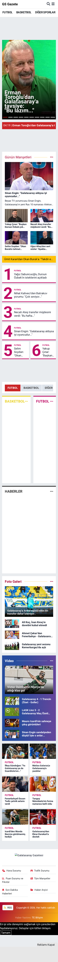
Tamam (5, 932)
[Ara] (48, 4)
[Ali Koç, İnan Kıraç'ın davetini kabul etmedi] (12, 623)
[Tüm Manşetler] (51, 157)
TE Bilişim (37, 917)
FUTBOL (7, 12)
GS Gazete (10, 4)
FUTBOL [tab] (13, 387)
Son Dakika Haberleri (10, 891)
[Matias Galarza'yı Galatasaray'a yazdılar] (43, 751)
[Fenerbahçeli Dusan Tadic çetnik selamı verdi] (15, 784)
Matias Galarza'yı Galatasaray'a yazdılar (41, 768)
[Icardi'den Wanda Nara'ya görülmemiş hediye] (15, 817)
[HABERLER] (51, 491)
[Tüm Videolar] (51, 660)
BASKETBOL (23, 12)
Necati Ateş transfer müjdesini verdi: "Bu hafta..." (32, 314)
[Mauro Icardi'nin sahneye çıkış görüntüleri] (12, 722)
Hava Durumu (13, 870)
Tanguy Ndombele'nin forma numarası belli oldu (42, 801)
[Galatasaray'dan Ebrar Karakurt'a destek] (43, 817)
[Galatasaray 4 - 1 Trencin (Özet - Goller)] (12, 700)
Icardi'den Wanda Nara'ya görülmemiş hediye (15, 834)
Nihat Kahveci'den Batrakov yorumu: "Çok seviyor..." (30, 295)
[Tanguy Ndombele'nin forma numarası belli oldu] (43, 784)
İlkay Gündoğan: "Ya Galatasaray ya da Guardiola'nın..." (15, 768)
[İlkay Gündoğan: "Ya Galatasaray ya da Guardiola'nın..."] (15, 751)
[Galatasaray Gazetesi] (29, 855)
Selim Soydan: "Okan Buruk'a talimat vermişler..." (21, 352)
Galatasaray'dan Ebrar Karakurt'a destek (40, 834)
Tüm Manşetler (42, 878)
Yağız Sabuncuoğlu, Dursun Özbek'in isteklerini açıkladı (30, 276)
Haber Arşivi (41, 889)
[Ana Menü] (53, 4)
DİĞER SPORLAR (45, 12)
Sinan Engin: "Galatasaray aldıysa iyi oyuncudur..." (34, 333)
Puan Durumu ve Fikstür (12, 880)
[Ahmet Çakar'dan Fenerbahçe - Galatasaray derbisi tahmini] (12, 634)
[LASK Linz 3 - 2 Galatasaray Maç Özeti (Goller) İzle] (12, 711)
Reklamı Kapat (46, 944)
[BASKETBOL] (26, 401)
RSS (9, 907)
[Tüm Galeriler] (51, 581)
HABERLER (13, 491)
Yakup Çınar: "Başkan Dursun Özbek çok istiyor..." (47, 352)
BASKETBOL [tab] (31, 387)
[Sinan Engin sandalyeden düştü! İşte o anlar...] (12, 733)
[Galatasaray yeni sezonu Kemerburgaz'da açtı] (12, 645)
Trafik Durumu (41, 870)
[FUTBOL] (51, 401)
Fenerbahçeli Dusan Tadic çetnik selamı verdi (15, 801)
